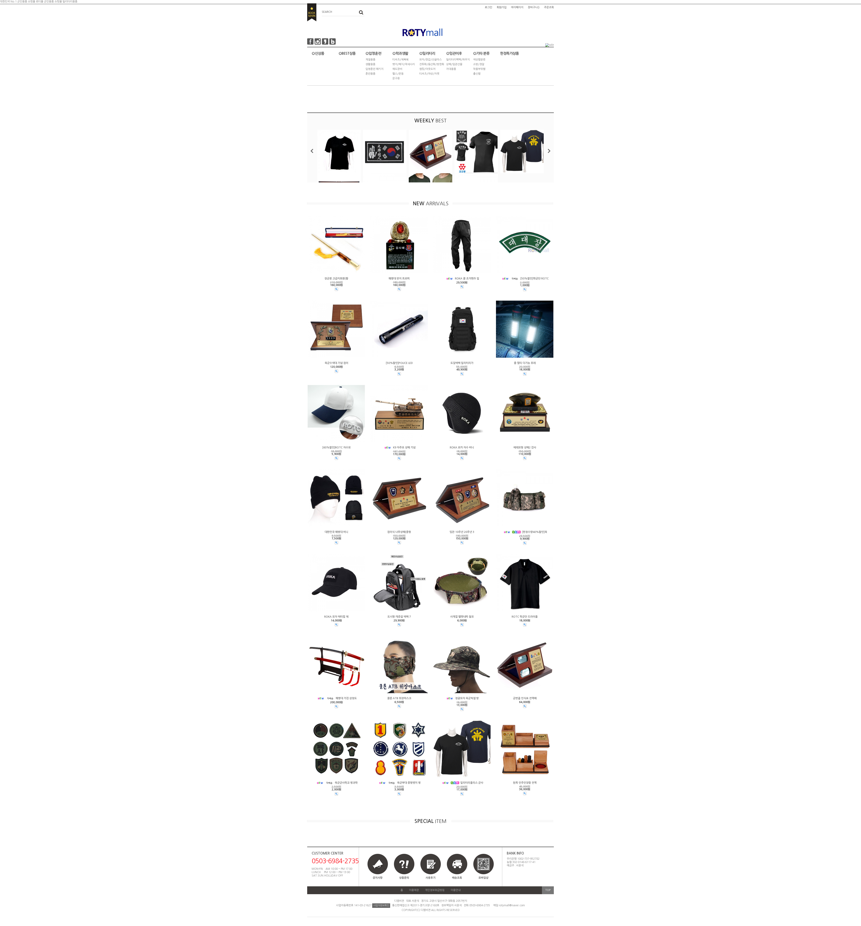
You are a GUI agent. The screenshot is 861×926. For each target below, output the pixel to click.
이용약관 (414, 890)
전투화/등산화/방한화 (431, 64)
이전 (312, 151)
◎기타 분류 (481, 53)
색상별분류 (479, 59)
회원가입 (502, 7)
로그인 (488, 7)
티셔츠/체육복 (400, 59)
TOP (547, 890)
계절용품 (370, 59)
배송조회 (457, 877)
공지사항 (378, 877)
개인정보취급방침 (435, 890)
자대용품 (451, 69)
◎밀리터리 (427, 53)
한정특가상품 (509, 53)
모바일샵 (483, 877)
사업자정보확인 (381, 905)
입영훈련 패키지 (374, 69)
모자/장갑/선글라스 (430, 59)
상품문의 (404, 877)
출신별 (477, 73)
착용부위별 (479, 69)
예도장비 (397, 69)
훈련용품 (370, 73)
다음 (549, 151)
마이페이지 (517, 7)
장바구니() (533, 7)
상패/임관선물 (454, 64)
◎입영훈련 (373, 53)
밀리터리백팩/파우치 (458, 59)
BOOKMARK (311, 12)
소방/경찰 (478, 64)
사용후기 (430, 877)
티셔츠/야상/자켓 (429, 73)
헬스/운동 (398, 73)
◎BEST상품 (347, 53)
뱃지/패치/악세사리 (403, 64)
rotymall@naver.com (512, 905)
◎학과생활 (400, 53)
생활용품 (370, 64)
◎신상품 (318, 53)
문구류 (396, 78)
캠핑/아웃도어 (427, 69)
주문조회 (549, 7)
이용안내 (456, 890)
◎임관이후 (454, 53)
